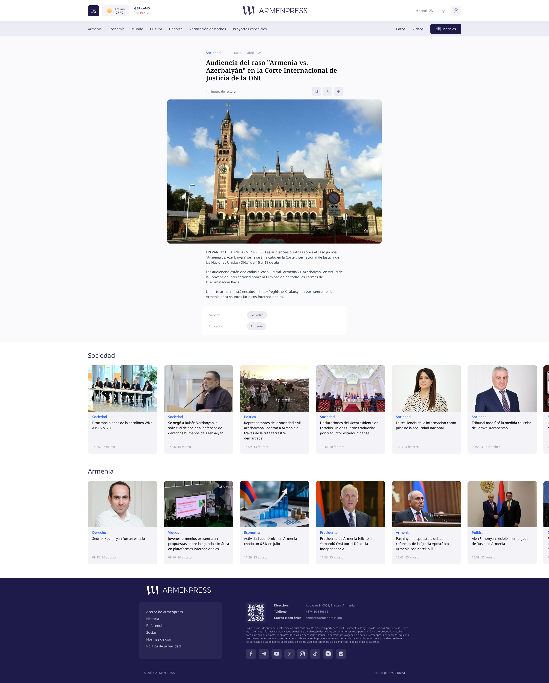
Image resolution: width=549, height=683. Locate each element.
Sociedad (257, 315)
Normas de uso (158, 639)
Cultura (156, 29)
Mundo (137, 29)
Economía (117, 29)
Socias (151, 632)
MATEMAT (398, 673)
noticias (449, 29)
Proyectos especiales (250, 29)
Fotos (401, 29)
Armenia (95, 29)
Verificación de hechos (207, 29)
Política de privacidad (163, 646)
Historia (152, 618)
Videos (418, 29)
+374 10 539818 (317, 611)
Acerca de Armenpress (164, 611)
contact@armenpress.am (324, 618)
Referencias (155, 625)
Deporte (175, 29)
